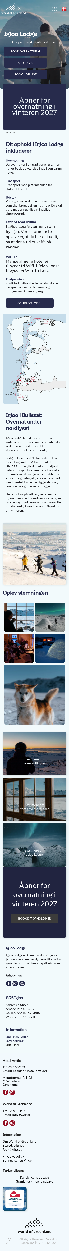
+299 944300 (17, 1111)
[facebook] (9, 984)
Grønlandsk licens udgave (34, 1181)
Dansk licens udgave (34, 1177)
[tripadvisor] (22, 984)
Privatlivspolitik (13, 1156)
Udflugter (12, 1045)
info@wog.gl (21, 1115)
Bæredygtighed (13, 1145)
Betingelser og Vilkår (17, 1160)
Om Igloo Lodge (17, 1037)
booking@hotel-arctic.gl (30, 1071)
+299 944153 (16, 1067)
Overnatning (15, 1041)
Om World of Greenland (19, 1141)
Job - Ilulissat (12, 1150)
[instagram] (15, 984)
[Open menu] (54, 9)
